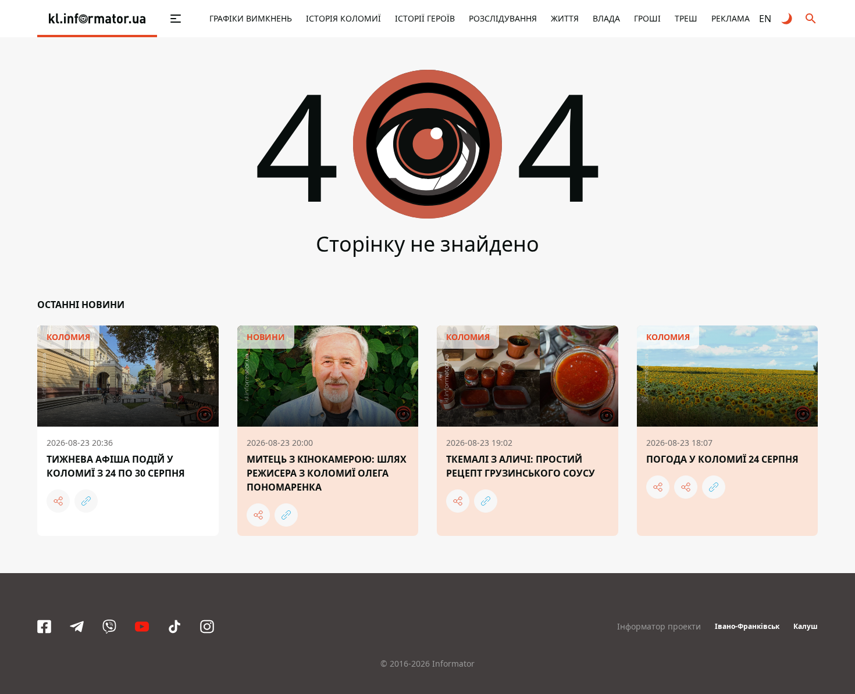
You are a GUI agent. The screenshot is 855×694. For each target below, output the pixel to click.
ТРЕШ (686, 18)
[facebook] (44, 627)
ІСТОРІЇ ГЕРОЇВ (425, 18)
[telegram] (77, 627)
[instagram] (207, 627)
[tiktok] (174, 627)
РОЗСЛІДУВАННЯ (503, 18)
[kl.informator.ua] (97, 18)
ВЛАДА (606, 18)
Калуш (805, 626)
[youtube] (142, 627)
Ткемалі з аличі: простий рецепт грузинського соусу (520, 466)
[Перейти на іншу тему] (788, 19)
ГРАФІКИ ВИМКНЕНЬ (250, 18)
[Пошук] (811, 19)
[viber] (109, 627)
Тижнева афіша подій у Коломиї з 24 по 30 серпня (116, 466)
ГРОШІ (647, 18)
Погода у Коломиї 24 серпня (722, 459)
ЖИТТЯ (565, 18)
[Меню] (163, 18)
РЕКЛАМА (730, 18)
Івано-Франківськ (747, 626)
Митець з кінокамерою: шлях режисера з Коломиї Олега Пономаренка (327, 473)
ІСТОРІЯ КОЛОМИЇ (343, 18)
